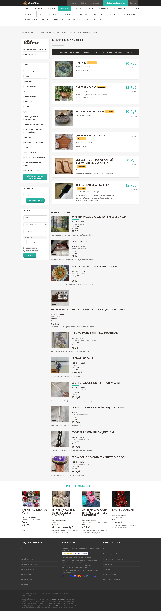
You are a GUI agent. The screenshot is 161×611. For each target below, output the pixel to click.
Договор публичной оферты (113, 579)
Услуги (25, 147)
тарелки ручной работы (85, 70)
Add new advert (35, 200)
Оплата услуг (107, 549)
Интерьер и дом (29, 71)
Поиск (30, 255)
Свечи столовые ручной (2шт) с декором (98, 407)
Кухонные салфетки (80, 273)
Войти (83, 3)
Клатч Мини (79, 241)
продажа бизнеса (84, 565)
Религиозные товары (31, 170)
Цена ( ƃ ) (28, 237)
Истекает (119, 52)
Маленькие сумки (79, 249)
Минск (87, 67)
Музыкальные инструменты (34, 158)
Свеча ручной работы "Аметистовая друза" (99, 457)
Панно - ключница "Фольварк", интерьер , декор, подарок (88, 309)
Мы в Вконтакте (27, 559)
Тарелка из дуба (82, 146)
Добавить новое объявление (34, 49)
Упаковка (27, 137)
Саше (74, 365)
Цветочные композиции (31, 520)
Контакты (106, 569)
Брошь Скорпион (123, 510)
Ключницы (55, 316)
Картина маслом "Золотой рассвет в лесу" (99, 217)
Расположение (88, 52)
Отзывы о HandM (109, 574)
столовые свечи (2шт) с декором (93, 432)
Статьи (133, 3)
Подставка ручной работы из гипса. (89, 119)
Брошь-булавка (118, 517)
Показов (129, 52)
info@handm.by (55, 605)
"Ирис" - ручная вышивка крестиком (95, 333)
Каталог (73, 3)
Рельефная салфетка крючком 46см (94, 266)
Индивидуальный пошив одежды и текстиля (64, 513)
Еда (24, 112)
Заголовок (63, 52)
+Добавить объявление (115, 3)
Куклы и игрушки (29, 86)
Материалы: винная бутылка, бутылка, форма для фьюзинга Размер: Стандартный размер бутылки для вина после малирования (95, 198)
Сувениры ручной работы (33, 124)
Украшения (27, 81)
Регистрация (96, 3)
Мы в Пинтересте (27, 569)
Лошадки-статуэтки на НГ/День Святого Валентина (95, 513)
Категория (74, 52)
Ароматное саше (82, 358)
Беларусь (88, 142)
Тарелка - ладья (86, 87)
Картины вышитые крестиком (84, 340)
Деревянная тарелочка (90, 135)
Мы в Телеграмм (27, 579)
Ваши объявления (30, 54)
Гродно (86, 91)
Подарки (26, 106)
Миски (78, 91)
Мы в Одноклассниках (29, 564)
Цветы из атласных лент (34, 511)
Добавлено (108, 52)
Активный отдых (29, 152)
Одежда (26, 91)
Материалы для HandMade (33, 142)
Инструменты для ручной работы (33, 164)
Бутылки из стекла (83, 192)
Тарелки (81, 62)
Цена (98, 52)
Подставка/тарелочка (90, 111)
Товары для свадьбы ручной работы (31, 118)
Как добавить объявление (113, 559)
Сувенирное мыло (30, 96)
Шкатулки (80, 115)
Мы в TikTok (25, 584)
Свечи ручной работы (80, 390)
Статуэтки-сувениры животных (94, 522)
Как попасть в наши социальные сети (35, 549)
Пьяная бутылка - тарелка (92, 185)
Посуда (26, 76)
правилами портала (57, 600)
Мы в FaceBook (26, 574)
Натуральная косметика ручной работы (32, 130)
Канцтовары (28, 101)
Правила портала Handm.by (113, 554)
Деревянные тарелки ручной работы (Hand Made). (95, 174)
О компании (107, 564)
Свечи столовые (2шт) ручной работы (96, 383)
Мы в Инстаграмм (27, 554)
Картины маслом (78, 224)
